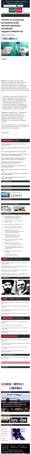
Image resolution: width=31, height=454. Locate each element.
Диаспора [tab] (10, 259)
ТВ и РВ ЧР (3, 438)
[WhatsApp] (15, 39)
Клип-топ (3, 437)
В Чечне (9, 35)
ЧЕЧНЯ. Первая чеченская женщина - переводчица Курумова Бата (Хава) (15, 306)
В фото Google (20, 445)
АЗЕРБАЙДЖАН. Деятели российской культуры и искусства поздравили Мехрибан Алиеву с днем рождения (13, 217)
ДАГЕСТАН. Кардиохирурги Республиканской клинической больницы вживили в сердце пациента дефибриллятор (13, 159)
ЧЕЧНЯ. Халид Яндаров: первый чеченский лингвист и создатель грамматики (13, 351)
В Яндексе (13, 445)
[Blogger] (2, 39)
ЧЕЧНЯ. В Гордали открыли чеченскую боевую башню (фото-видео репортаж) (14, 263)
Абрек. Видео (4, 433)
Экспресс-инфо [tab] (18, 259)
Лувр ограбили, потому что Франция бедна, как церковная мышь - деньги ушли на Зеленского (14, 270)
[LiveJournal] (10, 39)
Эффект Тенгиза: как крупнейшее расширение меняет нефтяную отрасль (14, 243)
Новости (3, 35)
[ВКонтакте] (6, 39)
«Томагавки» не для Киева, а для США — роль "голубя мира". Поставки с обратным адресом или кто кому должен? (14, 274)
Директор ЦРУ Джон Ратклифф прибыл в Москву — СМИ (14, 221)
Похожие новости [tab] (7, 140)
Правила (17, 1)
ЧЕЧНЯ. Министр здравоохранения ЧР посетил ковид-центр (13, 151)
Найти (20, 5)
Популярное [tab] (16, 140)
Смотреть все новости (11, 255)
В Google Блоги (23, 447)
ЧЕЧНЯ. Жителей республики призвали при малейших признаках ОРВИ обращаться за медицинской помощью (15, 155)
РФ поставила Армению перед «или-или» (14, 224)
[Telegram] (17, 39)
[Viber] (12, 39)
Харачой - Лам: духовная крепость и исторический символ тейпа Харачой (14, 332)
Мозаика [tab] (4, 298)
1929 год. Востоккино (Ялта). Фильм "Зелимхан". (12, 325)
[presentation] (27, 285)
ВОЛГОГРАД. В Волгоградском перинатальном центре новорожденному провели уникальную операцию (14, 231)
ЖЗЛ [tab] (14, 318)
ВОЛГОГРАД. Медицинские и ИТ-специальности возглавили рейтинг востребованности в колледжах (13, 236)
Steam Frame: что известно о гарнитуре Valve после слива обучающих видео (13, 227)
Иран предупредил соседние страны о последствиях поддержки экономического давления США (14, 247)
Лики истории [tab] (20, 318)
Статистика (5, 449)
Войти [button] (21, 3)
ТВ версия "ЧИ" (4, 428)
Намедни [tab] (4, 259)
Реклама (16, 3)
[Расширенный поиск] (24, 5)
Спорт (13, 35)
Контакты (10, 3)
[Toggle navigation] (3, 15)
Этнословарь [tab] (11, 298)
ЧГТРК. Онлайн (4, 440)
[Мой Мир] (4, 39)
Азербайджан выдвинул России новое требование (13, 251)
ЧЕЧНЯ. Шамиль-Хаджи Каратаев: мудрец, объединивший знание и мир (14, 314)
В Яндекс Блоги (14, 447)
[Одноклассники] (8, 39)
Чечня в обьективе (5, 431)
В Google (7, 445)
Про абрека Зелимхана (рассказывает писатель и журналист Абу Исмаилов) (14, 328)
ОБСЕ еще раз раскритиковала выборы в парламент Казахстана (14, 240)
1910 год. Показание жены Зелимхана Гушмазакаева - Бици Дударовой (14, 322)
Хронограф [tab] (18, 298)
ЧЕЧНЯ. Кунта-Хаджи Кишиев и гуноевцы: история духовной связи (14, 303)
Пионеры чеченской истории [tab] (9, 336)
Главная (7, 1)
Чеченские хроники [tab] (7, 318)
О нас (12, 1)
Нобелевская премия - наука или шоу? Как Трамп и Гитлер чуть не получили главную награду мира (15, 267)
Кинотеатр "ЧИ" (4, 435)
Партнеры (23, 1)
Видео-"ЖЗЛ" (4, 429)
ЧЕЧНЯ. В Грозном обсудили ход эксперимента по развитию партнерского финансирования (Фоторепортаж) (14, 404)
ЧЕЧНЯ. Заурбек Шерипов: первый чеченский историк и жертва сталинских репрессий (15, 310)
